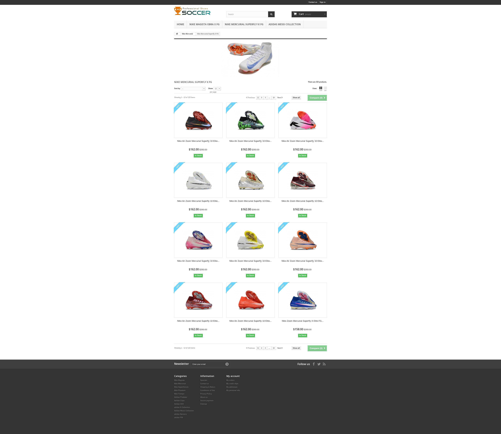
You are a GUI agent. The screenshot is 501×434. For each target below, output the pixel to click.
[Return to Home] (176, 34)
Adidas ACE (179, 404)
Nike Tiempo (179, 394)
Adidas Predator (180, 397)
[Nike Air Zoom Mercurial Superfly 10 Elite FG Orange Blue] (303, 240)
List (325, 90)
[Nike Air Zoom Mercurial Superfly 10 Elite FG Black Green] (250, 120)
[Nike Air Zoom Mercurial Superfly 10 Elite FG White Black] (198, 180)
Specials (203, 380)
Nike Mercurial (180, 384)
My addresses (231, 387)
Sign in (323, 2)
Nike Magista (179, 380)
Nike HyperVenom (181, 387)
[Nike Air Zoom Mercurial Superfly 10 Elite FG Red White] (250, 300)
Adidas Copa (179, 401)
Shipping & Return (207, 387)
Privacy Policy (206, 394)
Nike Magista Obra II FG (204, 24)
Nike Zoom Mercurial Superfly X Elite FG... (303, 321)
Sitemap (203, 404)
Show (210, 88)
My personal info (233, 390)
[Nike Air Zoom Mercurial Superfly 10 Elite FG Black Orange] (198, 120)
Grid (320, 90)
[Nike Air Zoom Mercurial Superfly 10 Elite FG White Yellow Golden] (250, 240)
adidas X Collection (182, 407)
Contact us (313, 2)
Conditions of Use (207, 390)
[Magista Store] (198, 11)
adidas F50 (178, 417)
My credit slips (232, 384)
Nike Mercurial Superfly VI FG (244, 24)
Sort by (177, 88)
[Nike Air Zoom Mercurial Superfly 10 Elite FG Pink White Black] (303, 120)
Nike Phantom (180, 390)
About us (204, 397)
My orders (230, 380)
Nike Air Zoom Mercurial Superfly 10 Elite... (198, 141)
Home (180, 24)
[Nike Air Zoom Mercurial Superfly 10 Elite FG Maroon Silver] (303, 180)
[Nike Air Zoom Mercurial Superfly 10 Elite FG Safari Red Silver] (198, 300)
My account (233, 376)
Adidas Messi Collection (285, 24)
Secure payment (206, 401)
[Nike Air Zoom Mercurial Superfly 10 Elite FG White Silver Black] (250, 180)
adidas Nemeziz (180, 414)
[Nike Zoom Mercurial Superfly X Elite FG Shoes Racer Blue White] (303, 300)
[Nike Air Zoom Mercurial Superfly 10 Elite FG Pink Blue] (198, 240)
